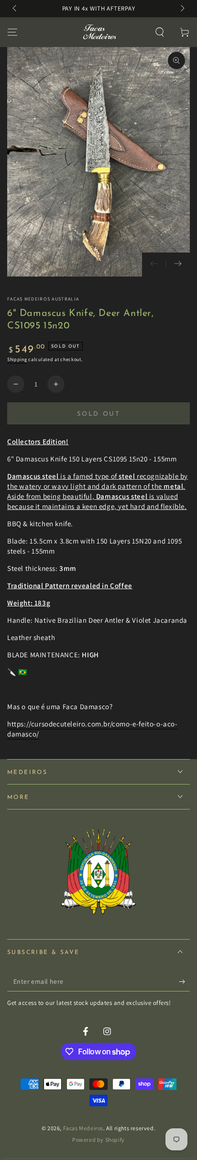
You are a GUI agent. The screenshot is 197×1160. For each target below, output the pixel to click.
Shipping (17, 359)
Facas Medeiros (83, 1128)
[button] (159, 32)
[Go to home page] (99, 32)
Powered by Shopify (98, 1139)
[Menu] (12, 32)
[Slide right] (182, 8)
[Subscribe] (184, 981)
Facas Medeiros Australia (43, 299)
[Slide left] (15, 8)
